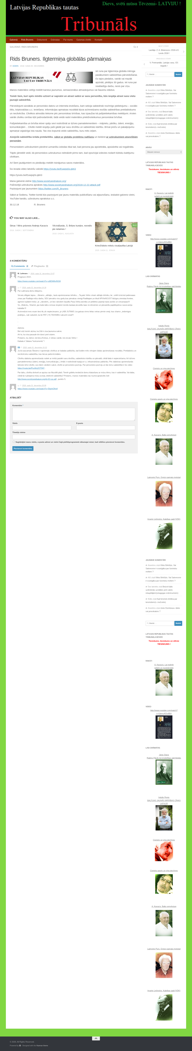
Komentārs (17, 405)
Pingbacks (41, 266)
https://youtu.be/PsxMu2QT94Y (31, 368)
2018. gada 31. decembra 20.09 (34, 386)
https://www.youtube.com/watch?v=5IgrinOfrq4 (38, 389)
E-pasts (79, 423)
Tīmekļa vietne (18, 432)
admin (15, 66)
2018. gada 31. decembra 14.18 (34, 288)
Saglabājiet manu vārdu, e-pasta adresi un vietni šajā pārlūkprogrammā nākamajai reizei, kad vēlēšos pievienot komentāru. (70, 442)
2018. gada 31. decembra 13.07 (42, 274)
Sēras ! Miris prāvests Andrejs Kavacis (29, 225)
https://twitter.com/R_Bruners (53, 188)
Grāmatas (55, 40)
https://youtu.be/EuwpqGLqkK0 (59, 169)
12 (136, 225)
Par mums (68, 40)
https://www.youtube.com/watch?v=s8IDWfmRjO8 (39, 281)
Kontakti (98, 40)
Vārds (15, 423)
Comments (21, 266)
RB (19, 347)
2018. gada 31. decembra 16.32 (35, 348)
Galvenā (14, 40)
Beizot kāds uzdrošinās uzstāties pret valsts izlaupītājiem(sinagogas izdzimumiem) (162, 114)
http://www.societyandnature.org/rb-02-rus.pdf (37, 379)
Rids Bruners (27, 40)
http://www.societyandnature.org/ (49, 181)
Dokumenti (42, 40)
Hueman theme (42, 1046)
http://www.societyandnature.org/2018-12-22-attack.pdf (71, 185)
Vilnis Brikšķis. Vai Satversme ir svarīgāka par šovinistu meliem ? (161, 93)
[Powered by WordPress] (20, 1045)
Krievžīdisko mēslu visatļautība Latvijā (114, 245)
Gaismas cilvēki (83, 40)
